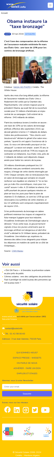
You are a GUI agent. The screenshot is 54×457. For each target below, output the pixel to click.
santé (7, 34)
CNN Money (17, 251)
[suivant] (50, 432)
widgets (36, 357)
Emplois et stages (27, 373)
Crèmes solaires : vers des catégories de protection (27, 276)
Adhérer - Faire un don (27, 368)
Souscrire (27, 393)
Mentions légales (32, 455)
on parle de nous (27, 363)
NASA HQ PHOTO (22, 87)
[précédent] (3, 432)
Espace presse (21, 357)
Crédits (18, 455)
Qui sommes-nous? (27, 352)
